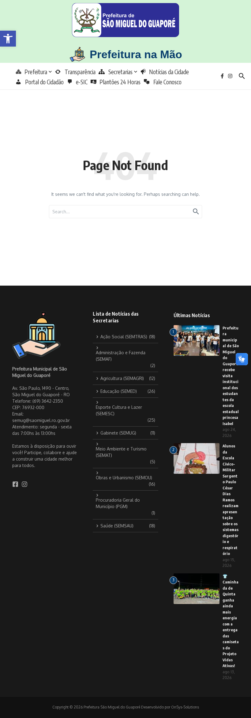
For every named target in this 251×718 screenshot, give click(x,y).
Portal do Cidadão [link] (42, 81)
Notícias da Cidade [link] (169, 71)
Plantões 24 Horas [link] (119, 81)
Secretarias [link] (119, 71)
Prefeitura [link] (35, 71)
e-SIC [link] (82, 81)
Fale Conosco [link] (166, 81)
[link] (8, 39)
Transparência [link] (78, 71)
